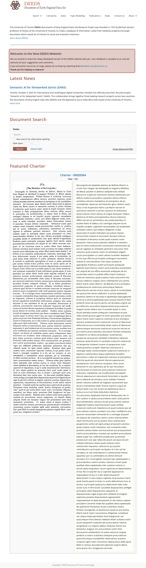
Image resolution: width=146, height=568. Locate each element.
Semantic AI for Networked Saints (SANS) (38, 87)
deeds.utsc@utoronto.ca (95, 66)
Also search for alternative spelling (33, 139)
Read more (15, 103)
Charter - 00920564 (73, 175)
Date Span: (18, 143)
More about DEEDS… (19, 38)
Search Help (36, 148)
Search (20, 149)
